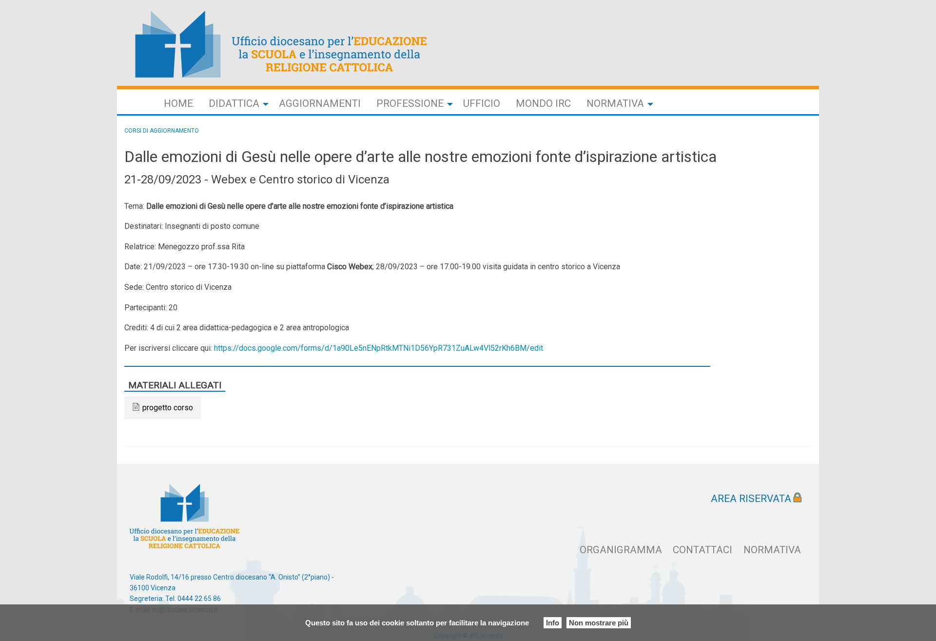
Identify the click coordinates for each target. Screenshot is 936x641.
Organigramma (621, 550)
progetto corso (167, 407)
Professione (410, 103)
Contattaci (702, 550)
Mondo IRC (543, 103)
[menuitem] (178, 103)
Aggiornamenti (320, 103)
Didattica (234, 103)
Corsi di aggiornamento (161, 130)
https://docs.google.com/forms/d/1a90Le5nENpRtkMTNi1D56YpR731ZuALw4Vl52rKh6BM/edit (378, 348)
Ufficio (481, 103)
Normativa (615, 103)
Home (178, 103)
